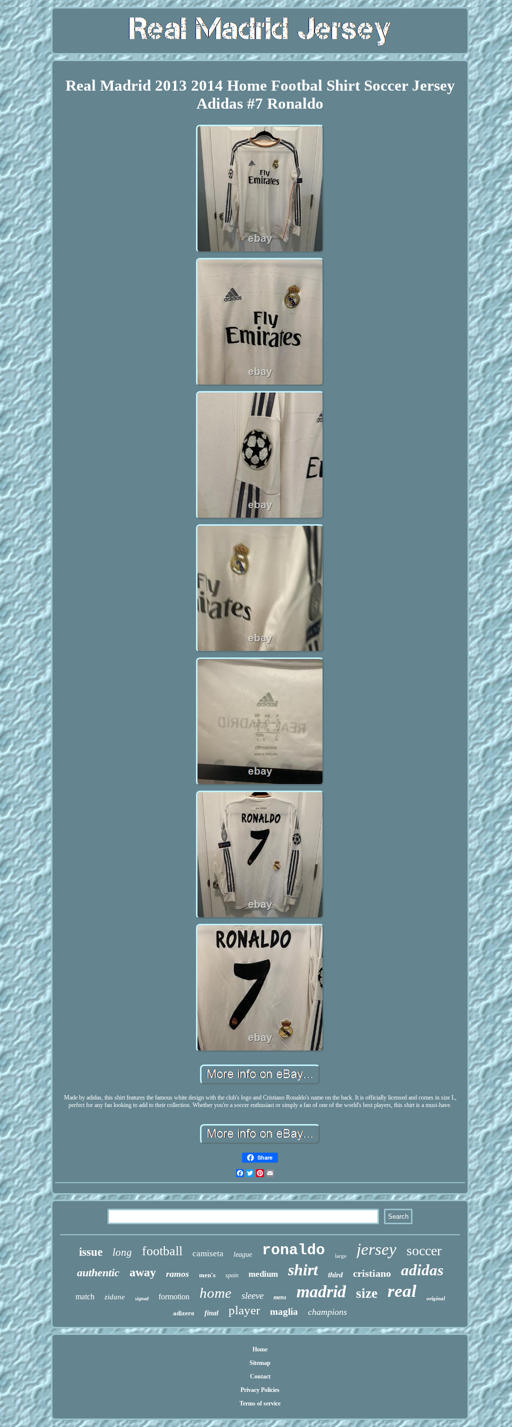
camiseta (208, 1253)
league (243, 1254)
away (143, 1272)
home (216, 1293)
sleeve (253, 1295)
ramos (177, 1274)
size (367, 1293)
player (244, 1310)
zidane (114, 1297)
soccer (424, 1250)
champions (327, 1312)
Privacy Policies (260, 1389)
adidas (422, 1270)
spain (232, 1275)
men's (207, 1275)
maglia (284, 1311)
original (435, 1298)
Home (260, 1349)
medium (263, 1274)
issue (90, 1252)
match (85, 1296)
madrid (321, 1291)
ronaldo (293, 1250)
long (122, 1252)
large (340, 1256)
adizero (183, 1313)
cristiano (372, 1273)
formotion (174, 1296)
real (402, 1291)
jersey (376, 1249)
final (211, 1313)
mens (280, 1297)
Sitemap (260, 1362)
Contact (260, 1376)
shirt (303, 1270)
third (335, 1275)
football (162, 1251)
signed (141, 1298)
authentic (98, 1272)
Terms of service (260, 1403)
